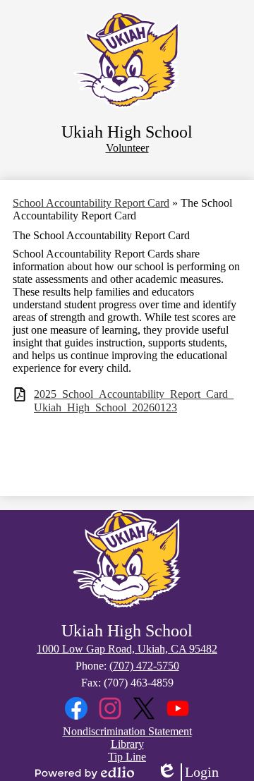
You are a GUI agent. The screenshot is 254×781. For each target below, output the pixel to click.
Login (188, 772)
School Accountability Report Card (91, 203)
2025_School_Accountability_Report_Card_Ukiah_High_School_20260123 (134, 400)
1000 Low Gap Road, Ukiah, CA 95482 (127, 649)
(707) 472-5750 (144, 666)
